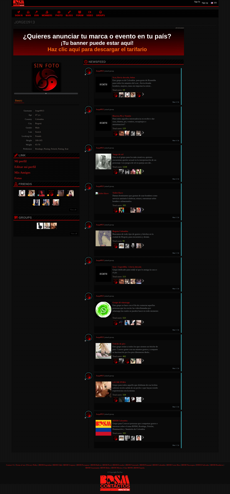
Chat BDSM (128, 468)
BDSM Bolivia (96, 465)
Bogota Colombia (120, 231)
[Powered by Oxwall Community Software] (115, 483)
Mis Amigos (22, 172)
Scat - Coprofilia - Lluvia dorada (126, 267)
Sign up (205, 3)
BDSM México (116, 468)
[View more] (143, 94)
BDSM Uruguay (69, 465)
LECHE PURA (119, 382)
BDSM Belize (105, 468)
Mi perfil (20, 161)
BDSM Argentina (45, 465)
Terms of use (20, 465)
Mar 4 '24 (175, 102)
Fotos (18, 178)
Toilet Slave (117, 193)
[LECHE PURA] (53, 225)
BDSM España (139, 468)
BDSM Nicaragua (188, 465)
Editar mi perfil (25, 167)
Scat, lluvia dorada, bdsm (123, 77)
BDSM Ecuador (119, 465)
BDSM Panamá (145, 465)
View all (73, 210)
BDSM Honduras (216, 465)
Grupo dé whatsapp (121, 302)
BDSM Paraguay (83, 465)
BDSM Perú (107, 465)
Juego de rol (117, 154)
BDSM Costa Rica (173, 465)
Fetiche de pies (118, 344)
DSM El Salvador (202, 465)
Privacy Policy (32, 465)
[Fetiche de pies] (46, 225)
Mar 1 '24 (175, 217)
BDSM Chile (57, 465)
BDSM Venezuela (132, 465)
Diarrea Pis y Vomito (121, 116)
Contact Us (10, 465)
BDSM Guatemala (92, 468)
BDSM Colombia (120, 420)
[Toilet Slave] (39, 225)
